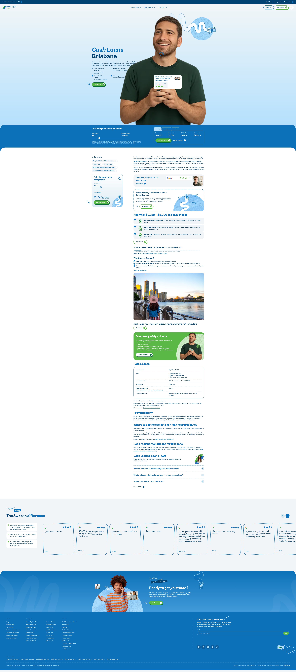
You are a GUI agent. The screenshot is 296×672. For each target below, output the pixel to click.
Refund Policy (56, 665)
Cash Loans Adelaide (12, 659)
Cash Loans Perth (99, 659)
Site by (281, 665)
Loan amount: (95, 133)
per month (175, 129)
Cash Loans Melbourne (85, 659)
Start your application (140, 270)
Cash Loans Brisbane (27, 659)
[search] (292, 8)
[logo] (9, 7)
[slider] (99, 138)
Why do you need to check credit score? (149, 481)
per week (158, 129)
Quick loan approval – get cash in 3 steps (154, 253)
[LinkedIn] (208, 647)
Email (198, 629)
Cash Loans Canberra (42, 659)
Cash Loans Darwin (57, 659)
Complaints (33, 665)
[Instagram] (199, 647)
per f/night (166, 129)
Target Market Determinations (44, 665)
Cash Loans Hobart (70, 659)
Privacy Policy (25, 665)
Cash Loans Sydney (113, 659)
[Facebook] (203, 647)
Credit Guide (9, 665)
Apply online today (139, 161)
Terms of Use (17, 665)
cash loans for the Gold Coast (164, 439)
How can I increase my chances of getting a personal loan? (156, 469)
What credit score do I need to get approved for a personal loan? (158, 475)
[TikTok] (217, 647)
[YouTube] (212, 647)
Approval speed (137, 250)
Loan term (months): (126, 133)
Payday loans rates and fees (151, 408)
